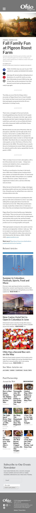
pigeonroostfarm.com (12, 237)
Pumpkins (19, 370)
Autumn (6, 370)
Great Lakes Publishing (23, 500)
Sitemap (16, 510)
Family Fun (13, 40)
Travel (5, 40)
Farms (12, 370)
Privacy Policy (22, 510)
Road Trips (28, 370)
